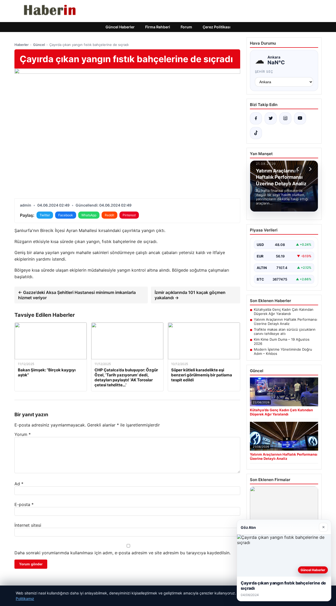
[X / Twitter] (271, 118)
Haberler (21, 45)
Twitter (45, 215)
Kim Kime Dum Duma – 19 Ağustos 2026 (281, 341)
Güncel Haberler (120, 27)
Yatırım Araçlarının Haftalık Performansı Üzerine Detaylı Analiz (285, 321)
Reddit (109, 215)
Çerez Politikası (216, 27)
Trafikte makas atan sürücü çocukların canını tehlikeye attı (285, 331)
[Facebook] (256, 118)
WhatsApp (88, 215)
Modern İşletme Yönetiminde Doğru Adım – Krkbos (283, 351)
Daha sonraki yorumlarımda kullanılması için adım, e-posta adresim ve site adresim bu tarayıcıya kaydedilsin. (122, 552)
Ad (18, 483)
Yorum (22, 434)
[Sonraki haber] (309, 169)
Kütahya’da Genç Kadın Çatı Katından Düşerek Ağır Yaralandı (283, 311)
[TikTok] (256, 133)
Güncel (39, 45)
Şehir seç (264, 71)
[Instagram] (285, 118)
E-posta (24, 504)
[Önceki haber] (298, 169)
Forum (186, 27)
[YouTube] (300, 118)
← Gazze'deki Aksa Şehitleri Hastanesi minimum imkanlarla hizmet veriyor (77, 295)
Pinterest (129, 215)
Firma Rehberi (157, 27)
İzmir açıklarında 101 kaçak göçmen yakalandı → (190, 295)
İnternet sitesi (27, 525)
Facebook (65, 215)
